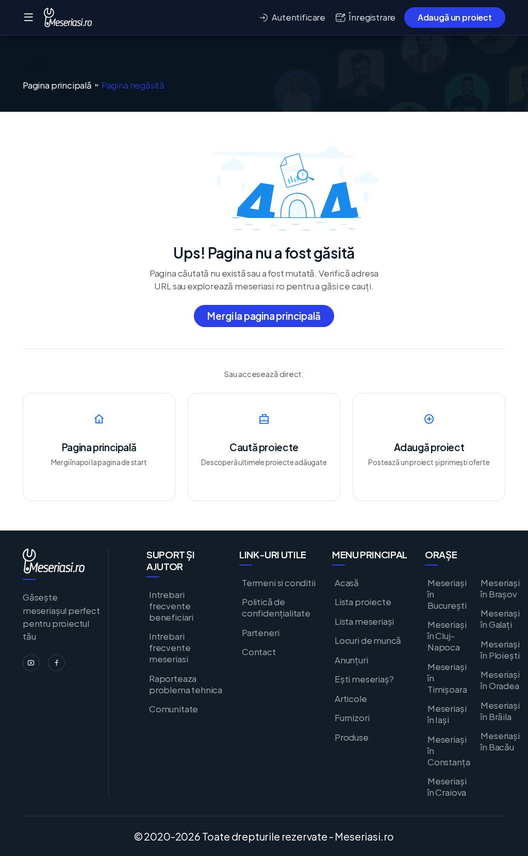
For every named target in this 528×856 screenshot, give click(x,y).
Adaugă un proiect (455, 17)
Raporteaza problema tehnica (185, 684)
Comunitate (173, 708)
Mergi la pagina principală (263, 316)
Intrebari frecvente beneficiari (171, 606)
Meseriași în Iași (446, 714)
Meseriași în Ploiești (500, 649)
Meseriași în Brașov (500, 588)
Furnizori (352, 717)
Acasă (347, 582)
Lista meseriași (364, 621)
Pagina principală (57, 85)
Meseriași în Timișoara (447, 678)
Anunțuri (351, 659)
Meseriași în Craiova (446, 786)
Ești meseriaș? (364, 678)
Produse (352, 737)
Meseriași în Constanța (448, 750)
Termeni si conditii (279, 582)
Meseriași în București (446, 594)
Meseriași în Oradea (500, 680)
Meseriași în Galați (500, 618)
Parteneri (260, 632)
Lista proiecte (363, 601)
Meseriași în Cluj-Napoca (446, 636)
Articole (351, 698)
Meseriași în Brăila (500, 710)
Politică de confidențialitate (276, 607)
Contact (259, 651)
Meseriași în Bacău (500, 741)
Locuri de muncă (368, 640)
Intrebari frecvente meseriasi (169, 647)
